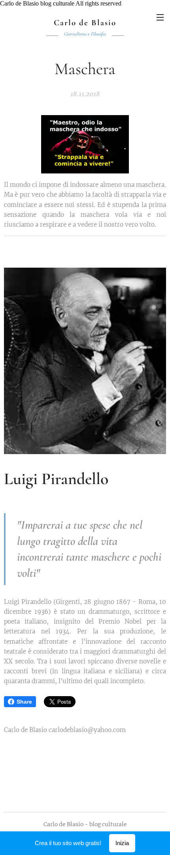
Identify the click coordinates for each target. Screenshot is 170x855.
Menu (160, 17)
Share (24, 702)
